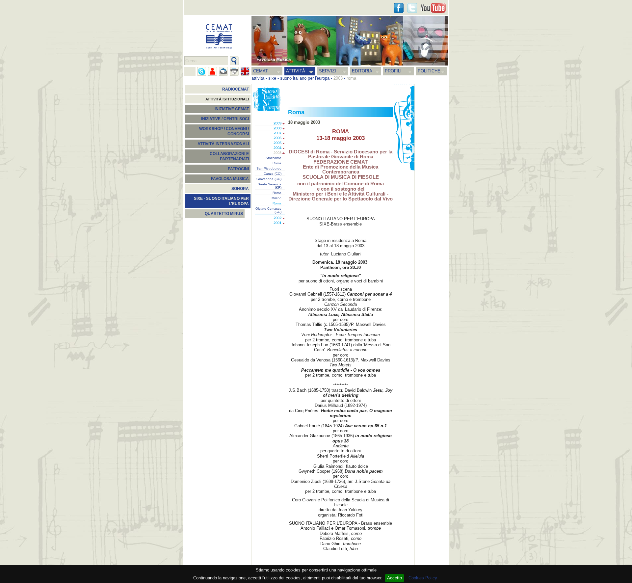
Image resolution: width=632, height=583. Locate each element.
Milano (276, 198)
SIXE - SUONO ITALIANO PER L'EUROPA (221, 201)
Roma (277, 163)
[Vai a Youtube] (433, 8)
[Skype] (201, 71)
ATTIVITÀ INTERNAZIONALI (223, 144)
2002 (277, 218)
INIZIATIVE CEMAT (232, 109)
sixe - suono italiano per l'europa (298, 78)
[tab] (285, 123)
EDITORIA (362, 70)
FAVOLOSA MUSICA (230, 179)
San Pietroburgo (268, 168)
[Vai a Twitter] (412, 8)
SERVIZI (327, 70)
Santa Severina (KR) (269, 186)
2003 (277, 153)
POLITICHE (429, 70)
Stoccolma (273, 158)
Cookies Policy (422, 577)
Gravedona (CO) (268, 179)
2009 (277, 123)
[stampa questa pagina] (234, 71)
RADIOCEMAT (235, 89)
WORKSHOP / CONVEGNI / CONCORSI (224, 131)
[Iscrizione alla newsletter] (223, 71)
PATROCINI (238, 169)
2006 (277, 138)
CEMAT (260, 70)
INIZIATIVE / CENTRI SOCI (225, 119)
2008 (277, 128)
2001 (277, 223)
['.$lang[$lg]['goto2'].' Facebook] (399, 8)
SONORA (240, 189)
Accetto (394, 577)
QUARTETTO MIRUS (224, 214)
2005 (277, 143)
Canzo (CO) (272, 173)
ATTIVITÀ (295, 70)
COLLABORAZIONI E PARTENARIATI (229, 156)
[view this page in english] (245, 71)
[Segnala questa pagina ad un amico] (212, 71)
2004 (277, 148)
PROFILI (393, 70)
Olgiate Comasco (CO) (268, 210)
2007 (277, 133)
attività (257, 78)
